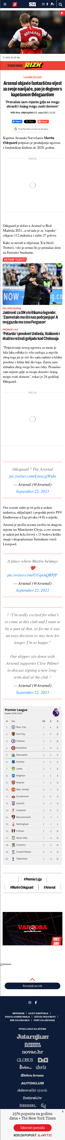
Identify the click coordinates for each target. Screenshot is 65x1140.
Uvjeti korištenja (38, 1013)
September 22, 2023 (32, 491)
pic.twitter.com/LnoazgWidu (32, 476)
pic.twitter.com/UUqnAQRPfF (32, 574)
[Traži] (60, 4)
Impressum (18, 1013)
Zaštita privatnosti (45, 1017)
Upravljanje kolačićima (32, 1029)
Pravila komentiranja (17, 1017)
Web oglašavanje (20, 1020)
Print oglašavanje (44, 1020)
